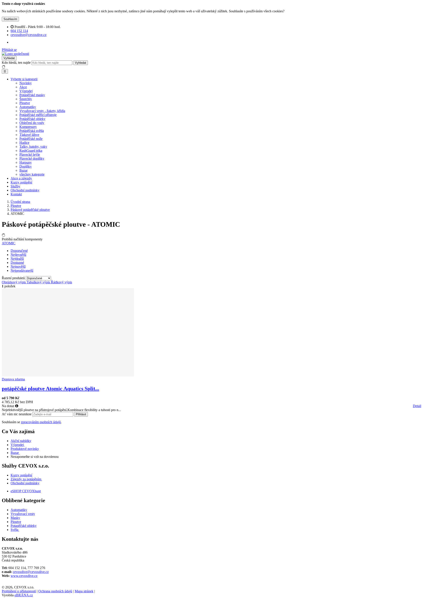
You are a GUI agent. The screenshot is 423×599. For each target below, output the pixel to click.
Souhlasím (10, 19)
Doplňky (25, 166)
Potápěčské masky (32, 95)
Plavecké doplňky (31, 158)
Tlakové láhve (29, 135)
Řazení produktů (14, 278)
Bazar (23, 170)
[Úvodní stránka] (15, 54)
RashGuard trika (30, 150)
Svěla (15, 530)
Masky (15, 518)
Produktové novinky (25, 449)
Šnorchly (25, 99)
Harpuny (25, 162)
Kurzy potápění (21, 182)
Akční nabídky (21, 441)
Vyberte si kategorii (24, 79)
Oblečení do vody (31, 123)
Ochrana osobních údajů (55, 591)
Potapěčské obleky (24, 526)
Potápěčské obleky (32, 119)
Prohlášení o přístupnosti (19, 591)
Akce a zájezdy (21, 178)
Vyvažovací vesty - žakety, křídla (42, 111)
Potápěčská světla (31, 131)
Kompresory (28, 127)
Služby (15, 186)
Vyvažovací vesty (23, 514)
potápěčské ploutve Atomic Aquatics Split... (50, 388)
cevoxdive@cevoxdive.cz (31, 572)
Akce (23, 87)
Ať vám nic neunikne (17, 414)
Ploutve (24, 103)
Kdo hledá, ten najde (16, 62)
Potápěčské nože (31, 138)
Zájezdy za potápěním (26, 479)
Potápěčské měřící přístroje (38, 115)
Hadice (24, 142)
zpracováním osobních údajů (41, 422)
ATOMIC (8, 243)
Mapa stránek (84, 591)
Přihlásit (81, 414)
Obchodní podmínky (25, 190)
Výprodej (26, 91)
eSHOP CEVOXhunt (26, 491)
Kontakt (16, 194)
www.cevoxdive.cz (24, 576)
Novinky (25, 83)
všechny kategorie (32, 174)
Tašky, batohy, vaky (33, 146)
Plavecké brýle (29, 154)
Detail (417, 406)
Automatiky (27, 107)
